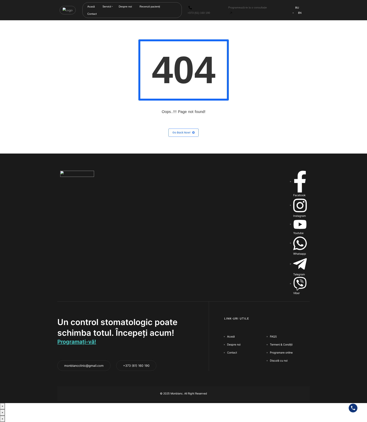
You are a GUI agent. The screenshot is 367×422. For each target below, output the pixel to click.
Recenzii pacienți (150, 6)
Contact (92, 13)
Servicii (106, 6)
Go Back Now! (181, 132)
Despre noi (125, 6)
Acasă (91, 6)
